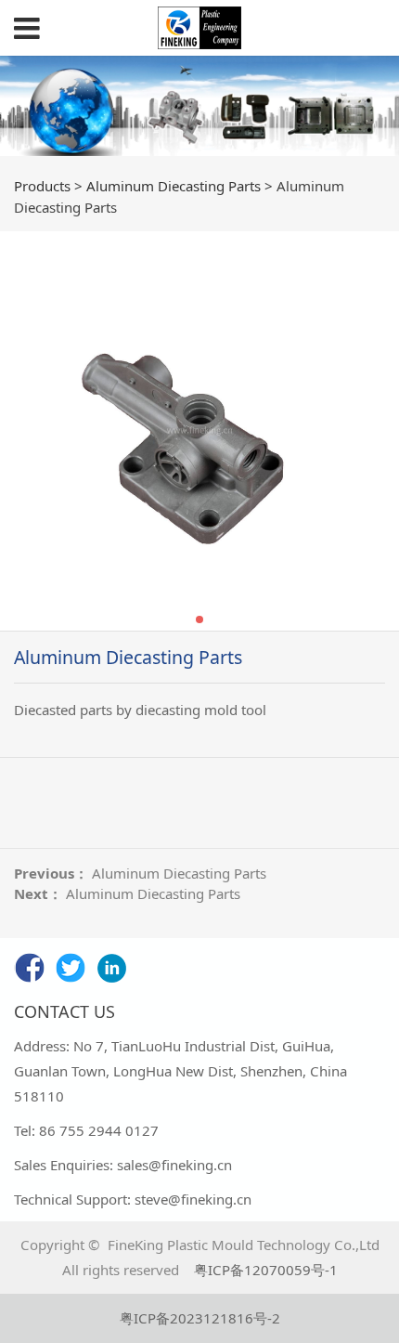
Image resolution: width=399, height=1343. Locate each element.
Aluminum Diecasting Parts (173, 185)
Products (42, 185)
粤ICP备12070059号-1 (266, 1269)
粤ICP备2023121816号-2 (200, 1318)
